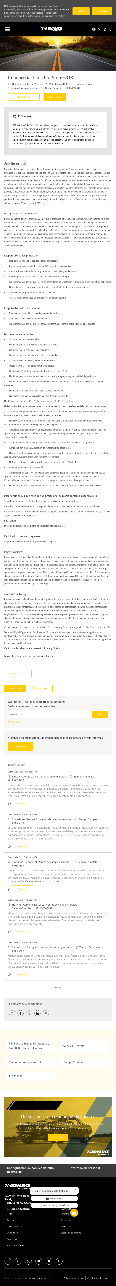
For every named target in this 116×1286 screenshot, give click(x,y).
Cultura (10, 1220)
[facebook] (8, 1261)
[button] (55, 97)
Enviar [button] (100, 714)
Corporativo (65, 1220)
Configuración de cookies (52, 16)
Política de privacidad (74, 1278)
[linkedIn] (18, 1261)
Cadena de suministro (70, 1232)
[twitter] (28, 1261)
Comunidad (12, 1232)
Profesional (65, 1226)
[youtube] (49, 1261)
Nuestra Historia (14, 1226)
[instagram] (38, 1261)
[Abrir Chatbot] (74, 1213)
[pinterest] (59, 1261)
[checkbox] (24, 97)
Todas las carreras (15, 1245)
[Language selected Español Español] (97, 29)
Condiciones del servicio (98, 1278)
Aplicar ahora (25, 803)
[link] (14, 722)
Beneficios (12, 1239)
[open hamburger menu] (7, 29)
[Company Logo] (52, 29)
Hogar (10, 1213)
